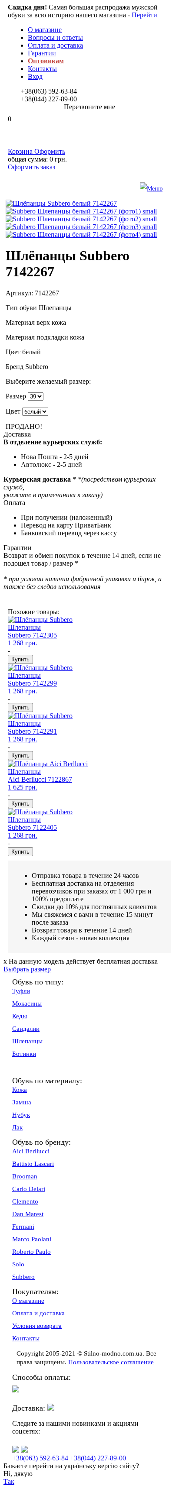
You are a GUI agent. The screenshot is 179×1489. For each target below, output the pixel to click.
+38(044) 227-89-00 (98, 1458)
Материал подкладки (38, 337)
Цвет (14, 352)
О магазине (45, 29)
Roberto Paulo (31, 1251)
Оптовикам (46, 61)
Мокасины (27, 1003)
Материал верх (29, 322)
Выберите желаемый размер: (48, 381)
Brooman (24, 1176)
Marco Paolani (31, 1239)
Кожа (19, 1089)
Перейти (144, 15)
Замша (21, 1102)
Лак (17, 1127)
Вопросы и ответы (55, 37)
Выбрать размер (27, 969)
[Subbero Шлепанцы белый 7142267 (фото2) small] (81, 219)
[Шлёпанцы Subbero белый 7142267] (61, 203)
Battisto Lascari (33, 1163)
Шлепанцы (27, 1041)
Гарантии (42, 53)
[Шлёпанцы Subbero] (40, 619)
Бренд (15, 366)
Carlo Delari (28, 1188)
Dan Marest (27, 1214)
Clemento (25, 1201)
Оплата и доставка (55, 45)
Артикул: (19, 293)
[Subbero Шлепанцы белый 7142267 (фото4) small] (81, 234)
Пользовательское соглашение (111, 1362)
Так (8, 1481)
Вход (35, 76)
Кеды (19, 1016)
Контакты (42, 68)
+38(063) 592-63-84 (40, 1458)
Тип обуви (22, 307)
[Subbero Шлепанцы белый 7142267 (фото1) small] (81, 211)
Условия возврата (37, 1325)
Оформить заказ (31, 167)
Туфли (21, 990)
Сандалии (26, 1028)
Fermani (23, 1226)
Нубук (21, 1114)
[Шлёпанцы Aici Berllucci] (48, 763)
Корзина (36, 151)
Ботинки (24, 1053)
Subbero (23, 1276)
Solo (18, 1264)
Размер (16, 396)
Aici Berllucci (31, 1151)
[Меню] (98, 189)
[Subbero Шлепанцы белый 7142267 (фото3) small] (81, 226)
